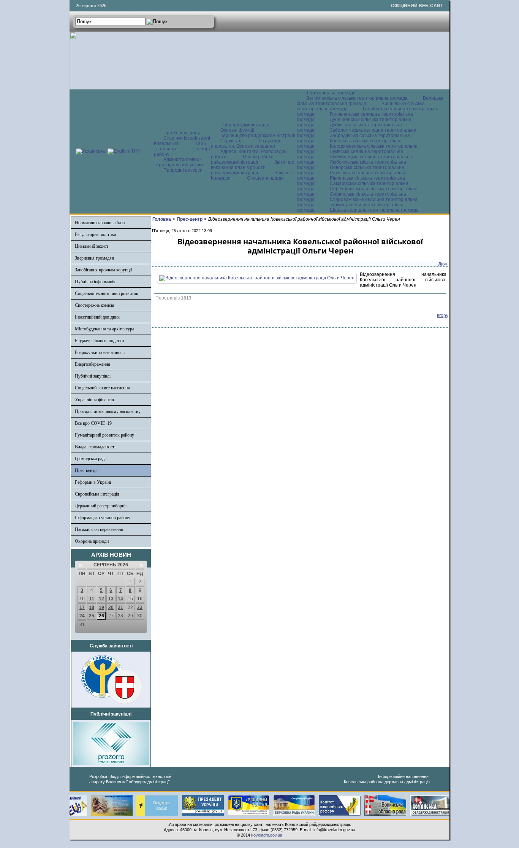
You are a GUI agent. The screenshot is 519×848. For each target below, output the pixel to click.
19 (101, 607)
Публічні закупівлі (93, 376)
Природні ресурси (183, 170)
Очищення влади (265, 178)
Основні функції (237, 130)
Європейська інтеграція (97, 494)
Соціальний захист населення (102, 388)
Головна (161, 219)
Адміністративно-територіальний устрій (178, 162)
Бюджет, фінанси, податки (99, 340)
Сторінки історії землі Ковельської (182, 140)
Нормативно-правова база (100, 222)
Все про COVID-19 (93, 423)
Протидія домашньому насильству (108, 411)
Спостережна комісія (94, 305)
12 (101, 598)
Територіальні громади (331, 93)
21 (120, 607)
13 (111, 598)
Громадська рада (90, 458)
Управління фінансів (94, 399)
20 (111, 607)
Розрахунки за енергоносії (100, 352)
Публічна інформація (95, 281)
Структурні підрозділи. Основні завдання (247, 143)
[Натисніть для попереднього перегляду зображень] (257, 278)
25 (91, 615)
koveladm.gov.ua (266, 835)
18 (91, 607)
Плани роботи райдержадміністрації (242, 159)
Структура (231, 140)
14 (120, 598)
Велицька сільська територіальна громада (370, 101)
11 (91, 598)
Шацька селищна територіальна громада (374, 210)
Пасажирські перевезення (99, 529)
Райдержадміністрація (244, 125)
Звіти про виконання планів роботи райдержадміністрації (252, 167)
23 (139, 607)
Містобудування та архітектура (104, 329)
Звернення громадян (94, 258)
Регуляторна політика (95, 234)
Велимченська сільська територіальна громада (357, 98)
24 (82, 615)
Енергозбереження (92, 364)
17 (82, 607)
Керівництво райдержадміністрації (257, 135)
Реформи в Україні (93, 482)
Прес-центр (86, 470)
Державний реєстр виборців (101, 505)
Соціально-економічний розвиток (106, 293)
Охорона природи (92, 541)
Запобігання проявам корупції (103, 270)
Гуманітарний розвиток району (104, 435)
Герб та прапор (180, 146)
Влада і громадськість (95, 447)
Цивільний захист (91, 246)
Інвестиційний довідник (97, 317)
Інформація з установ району (102, 517)
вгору (442, 315)
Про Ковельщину (181, 132)
